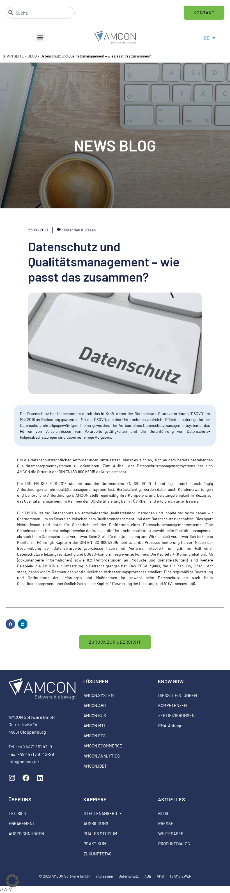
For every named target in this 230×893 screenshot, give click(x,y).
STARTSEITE (13, 56)
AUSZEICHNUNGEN (26, 833)
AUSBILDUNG (96, 823)
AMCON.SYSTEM (99, 695)
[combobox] (40, 13)
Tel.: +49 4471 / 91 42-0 (30, 746)
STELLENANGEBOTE (103, 813)
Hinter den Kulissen (79, 229)
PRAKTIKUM (95, 843)
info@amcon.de (23, 761)
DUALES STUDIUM (100, 833)
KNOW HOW (171, 681)
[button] (40, 37)
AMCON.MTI (94, 725)
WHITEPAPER (170, 833)
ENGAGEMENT (22, 823)
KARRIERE (95, 799)
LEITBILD (17, 813)
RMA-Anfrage (170, 725)
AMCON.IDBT (95, 765)
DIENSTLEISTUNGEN (177, 695)
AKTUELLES (171, 799)
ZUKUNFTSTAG (98, 853)
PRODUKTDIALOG (174, 843)
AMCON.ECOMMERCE (103, 745)
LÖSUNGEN (95, 681)
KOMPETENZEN (172, 705)
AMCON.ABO (95, 705)
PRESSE (165, 823)
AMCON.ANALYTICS (102, 755)
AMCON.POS (95, 735)
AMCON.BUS (95, 715)
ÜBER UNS (19, 799)
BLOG (32, 56)
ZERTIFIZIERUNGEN (176, 715)
